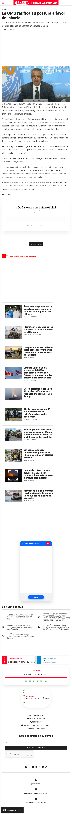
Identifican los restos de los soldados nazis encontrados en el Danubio (38, 329)
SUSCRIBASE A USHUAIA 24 (36, 748)
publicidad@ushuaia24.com (21, 661)
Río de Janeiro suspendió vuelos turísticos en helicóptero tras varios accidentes (37, 413)
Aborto (4, 194)
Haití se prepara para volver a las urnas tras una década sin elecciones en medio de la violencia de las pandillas (38, 433)
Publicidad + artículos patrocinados (37, 725)
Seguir (46, 698)
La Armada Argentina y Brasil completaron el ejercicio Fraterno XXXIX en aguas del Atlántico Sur (55, 627)
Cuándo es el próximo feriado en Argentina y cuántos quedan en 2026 (19, 617)
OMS (9, 194)
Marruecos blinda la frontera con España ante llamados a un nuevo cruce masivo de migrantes (38, 494)
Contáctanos (37, 722)
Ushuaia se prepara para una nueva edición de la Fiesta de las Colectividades (19, 627)
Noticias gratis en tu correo (36, 735)
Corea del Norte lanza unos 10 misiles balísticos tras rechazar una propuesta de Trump (38, 392)
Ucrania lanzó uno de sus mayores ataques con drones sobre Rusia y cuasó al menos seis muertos (38, 474)
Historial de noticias (37, 719)
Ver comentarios (36, 244)
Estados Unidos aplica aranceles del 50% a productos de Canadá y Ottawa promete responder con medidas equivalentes (38, 372)
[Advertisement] (36, 49)
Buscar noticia (37, 715)
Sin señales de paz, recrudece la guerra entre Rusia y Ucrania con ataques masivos (38, 454)
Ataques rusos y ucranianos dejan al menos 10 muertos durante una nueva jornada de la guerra (38, 351)
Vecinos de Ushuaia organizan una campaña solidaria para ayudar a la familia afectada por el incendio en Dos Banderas (56, 617)
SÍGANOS (36, 597)
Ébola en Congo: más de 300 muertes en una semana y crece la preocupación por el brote (38, 310)
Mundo (4, 9)
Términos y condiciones (36, 729)
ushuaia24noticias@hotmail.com (36, 803)
